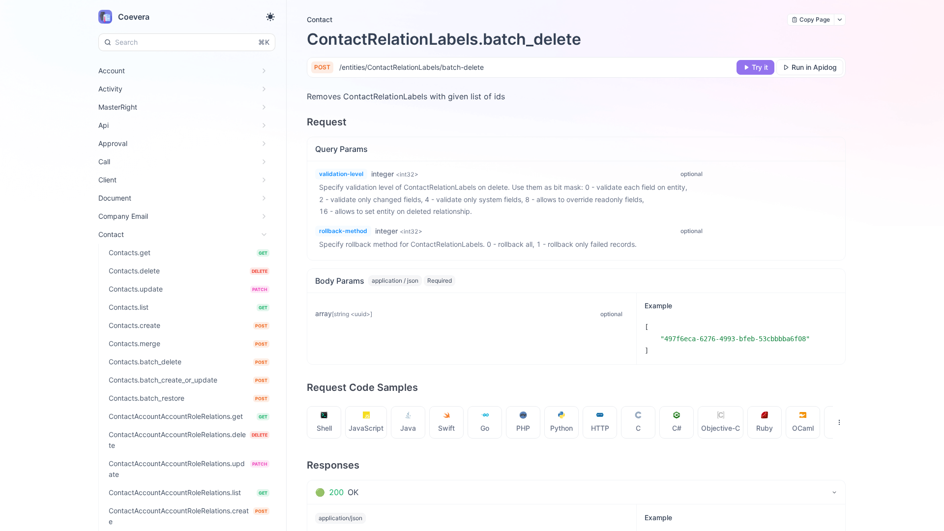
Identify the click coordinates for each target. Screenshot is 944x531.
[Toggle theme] (270, 16)
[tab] (324, 422)
